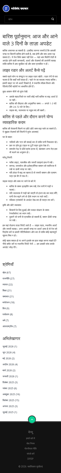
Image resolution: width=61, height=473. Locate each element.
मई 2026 (9, 358)
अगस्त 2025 (10, 406)
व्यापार (8, 284)
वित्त (6, 308)
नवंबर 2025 (10, 388)
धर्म (6, 320)
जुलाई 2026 (10, 346)
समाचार (8, 296)
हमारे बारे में (30, 438)
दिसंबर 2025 (10, 382)
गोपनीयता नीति (30, 448)
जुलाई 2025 (10, 412)
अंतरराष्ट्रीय (9, 326)
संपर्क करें (30, 453)
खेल (7, 272)
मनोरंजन (9, 302)
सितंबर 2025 (11, 400)
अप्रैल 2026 (10, 364)
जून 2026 (9, 352)
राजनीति (8, 278)
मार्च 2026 (9, 370)
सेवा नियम (30, 443)
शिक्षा (7, 290)
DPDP (30, 458)
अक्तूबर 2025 (11, 394)
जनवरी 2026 (10, 376)
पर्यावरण (8, 314)
